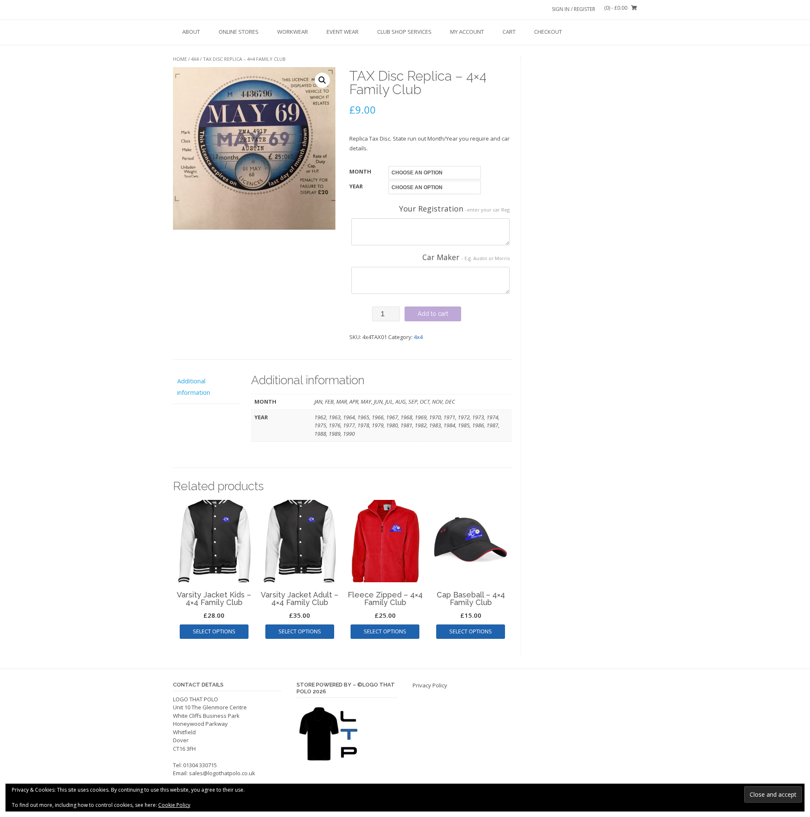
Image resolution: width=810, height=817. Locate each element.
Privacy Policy (430, 685)
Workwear (292, 31)
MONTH (360, 171)
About (191, 31)
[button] (322, 80)
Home (180, 59)
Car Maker (466, 257)
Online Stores (239, 31)
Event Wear (343, 31)
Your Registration (454, 209)
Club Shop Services (404, 31)
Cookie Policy (174, 805)
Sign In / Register (573, 9)
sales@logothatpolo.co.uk (222, 773)
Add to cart (433, 313)
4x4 (195, 59)
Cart (509, 31)
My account (467, 31)
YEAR (356, 186)
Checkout (548, 31)
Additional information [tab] (193, 386)
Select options (214, 631)
